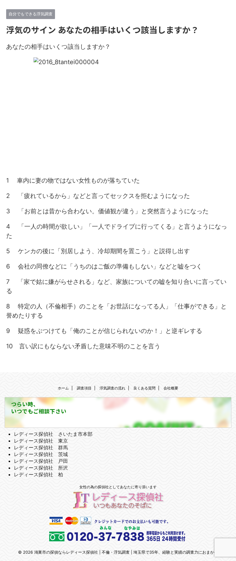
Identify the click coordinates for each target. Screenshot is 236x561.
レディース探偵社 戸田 (41, 461)
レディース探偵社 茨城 (41, 454)
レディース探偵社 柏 (38, 474)
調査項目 (84, 388)
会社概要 (170, 388)
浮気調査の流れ (112, 388)
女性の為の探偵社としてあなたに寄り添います (118, 487)
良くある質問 (144, 388)
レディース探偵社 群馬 (41, 447)
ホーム (63, 388)
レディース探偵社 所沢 (41, 468)
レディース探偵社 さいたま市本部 (53, 434)
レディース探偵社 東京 (41, 441)
